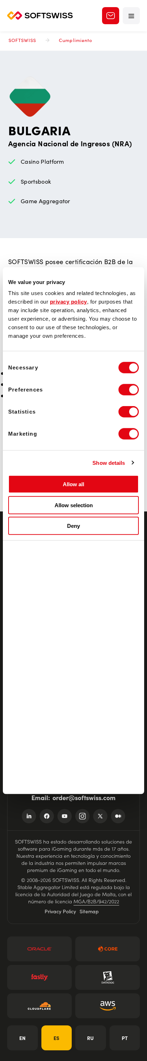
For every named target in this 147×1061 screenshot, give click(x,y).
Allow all (73, 484)
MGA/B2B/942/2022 (96, 901)
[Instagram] (82, 816)
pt (125, 1037)
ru (90, 1037)
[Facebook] (47, 816)
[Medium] (118, 816)
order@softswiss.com (84, 797)
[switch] (128, 389)
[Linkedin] (29, 816)
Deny (73, 526)
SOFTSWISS (22, 40)
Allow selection (74, 505)
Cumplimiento (75, 40)
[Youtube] (64, 816)
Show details (108, 462)
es (56, 1037)
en (22, 1037)
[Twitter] (100, 816)
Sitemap (89, 911)
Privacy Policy (60, 911)
